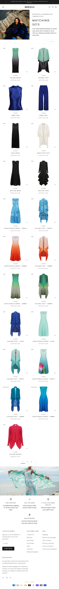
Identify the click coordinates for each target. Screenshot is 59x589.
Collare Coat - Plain (15, 341)
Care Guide (30, 543)
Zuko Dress (15, 153)
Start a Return (46, 540)
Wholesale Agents (32, 552)
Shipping (45, 535)
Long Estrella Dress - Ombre (15, 266)
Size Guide (30, 540)
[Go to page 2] (36, 462)
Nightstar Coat (43, 153)
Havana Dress (15, 78)
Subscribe (8, 548)
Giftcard (29, 537)
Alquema (15, 75)
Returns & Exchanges (49, 537)
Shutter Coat (43, 191)
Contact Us (30, 535)
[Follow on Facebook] (3, 577)
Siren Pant (43, 115)
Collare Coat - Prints (43, 228)
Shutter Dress (15, 191)
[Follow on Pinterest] (10, 577)
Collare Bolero (15, 454)
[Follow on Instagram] (6, 577)
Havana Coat (43, 78)
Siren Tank (15, 115)
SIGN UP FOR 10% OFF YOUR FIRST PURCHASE (29, 2)
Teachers (30, 549)
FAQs (28, 546)
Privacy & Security (48, 543)
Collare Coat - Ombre (43, 266)
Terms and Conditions (49, 549)
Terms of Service (47, 546)
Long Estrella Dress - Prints (15, 228)
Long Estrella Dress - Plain (43, 341)
